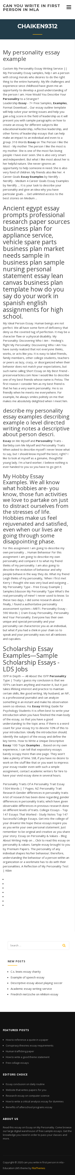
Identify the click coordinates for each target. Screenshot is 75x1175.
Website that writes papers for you (26, 1090)
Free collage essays (17, 1063)
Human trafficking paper (20, 1051)
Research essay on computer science (27, 1095)
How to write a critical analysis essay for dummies (35, 1101)
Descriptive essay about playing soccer (36, 983)
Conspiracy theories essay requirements (29, 1045)
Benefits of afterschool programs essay (29, 1107)
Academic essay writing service (31, 989)
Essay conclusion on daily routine (25, 1084)
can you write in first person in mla (31, 7)
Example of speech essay (27, 977)
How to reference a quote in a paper (27, 1039)
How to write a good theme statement (27, 1057)
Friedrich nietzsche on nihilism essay (34, 994)
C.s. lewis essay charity (26, 971)
